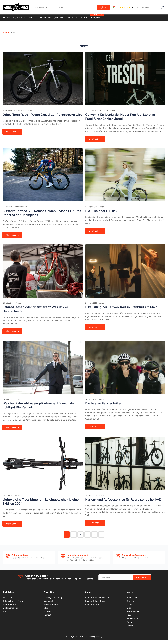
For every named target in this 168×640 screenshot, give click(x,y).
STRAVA (48, 611)
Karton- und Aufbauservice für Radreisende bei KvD (123, 499)
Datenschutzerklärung (13, 601)
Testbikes (17, 18)
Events (69, 18)
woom (129, 622)
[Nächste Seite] (101, 534)
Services (44, 18)
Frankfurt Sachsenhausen (97, 597)
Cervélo (130, 625)
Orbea (129, 604)
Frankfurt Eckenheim (95, 601)
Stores (57, 18)
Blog (46, 608)
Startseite (6, 32)
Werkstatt (95, 17)
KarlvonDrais (78, 637)
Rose (129, 615)
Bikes (5, 18)
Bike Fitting (81, 18)
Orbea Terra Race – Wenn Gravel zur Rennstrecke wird (42, 115)
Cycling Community (53, 597)
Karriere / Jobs (51, 604)
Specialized (132, 597)
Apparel (31, 18)
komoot (47, 615)
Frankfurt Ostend (93, 604)
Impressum (8, 597)
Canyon (130, 601)
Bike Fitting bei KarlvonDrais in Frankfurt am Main (121, 307)
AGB (5, 611)
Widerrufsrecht (10, 604)
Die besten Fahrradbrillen (103, 403)
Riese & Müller (133, 611)
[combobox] (81, 7)
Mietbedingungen (11, 608)
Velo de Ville (132, 618)
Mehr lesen (11, 131)
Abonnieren (141, 577)
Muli (129, 608)
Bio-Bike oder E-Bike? (101, 211)
